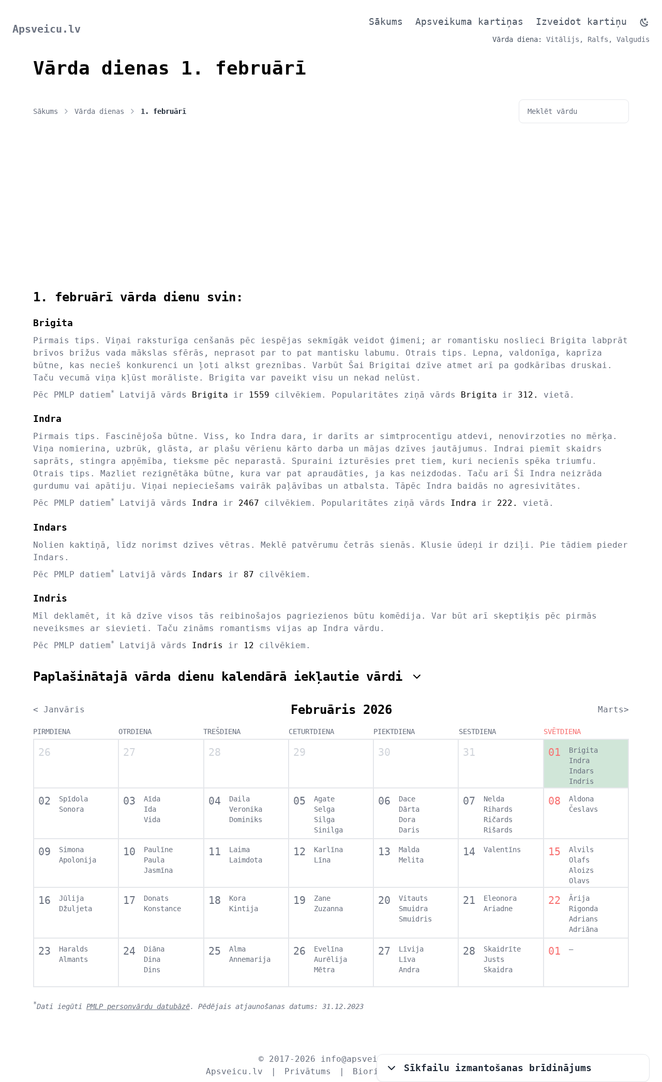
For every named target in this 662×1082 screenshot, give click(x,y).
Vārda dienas (99, 111)
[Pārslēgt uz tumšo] (644, 22)
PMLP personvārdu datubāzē (138, 1006)
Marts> (613, 709)
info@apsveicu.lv (362, 1059)
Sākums (386, 21)
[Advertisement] (331, 211)
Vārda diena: (517, 39)
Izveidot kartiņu (581, 21)
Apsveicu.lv (46, 29)
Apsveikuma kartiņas (469, 21)
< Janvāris (59, 709)
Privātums (307, 1071)
